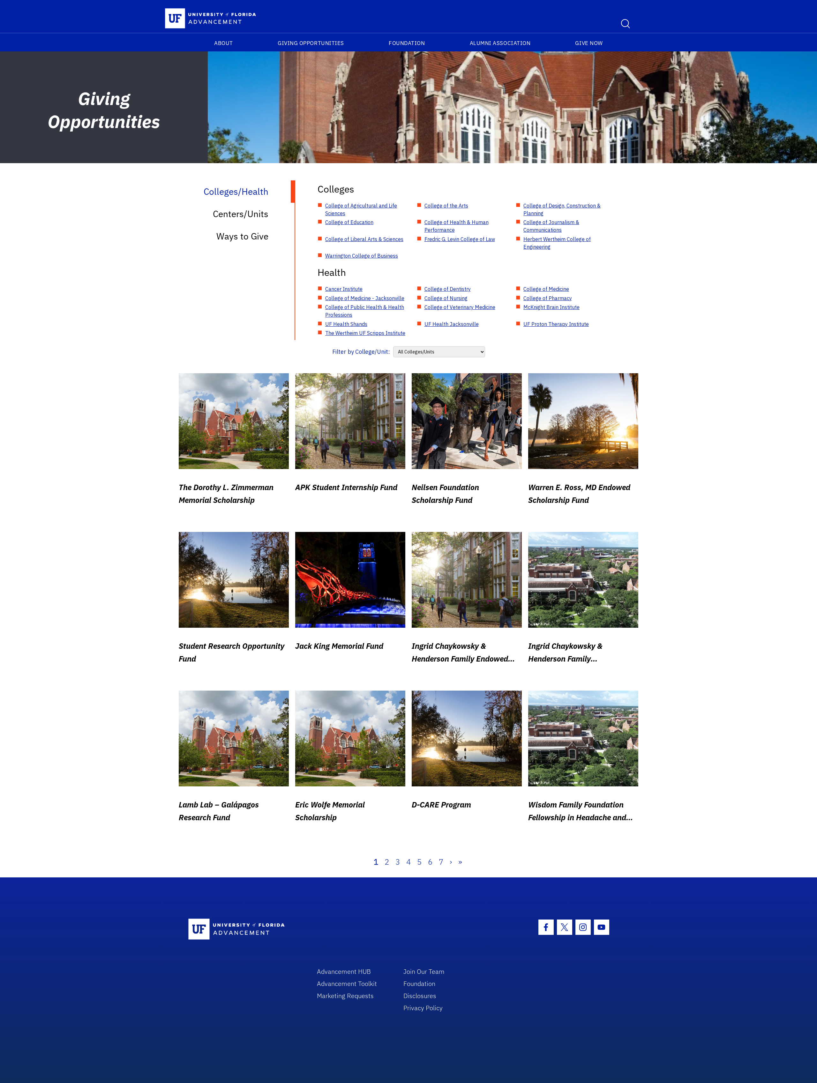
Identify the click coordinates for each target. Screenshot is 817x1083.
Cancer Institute (344, 289)
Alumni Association (500, 43)
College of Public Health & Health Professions (364, 311)
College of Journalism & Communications (551, 226)
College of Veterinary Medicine (459, 307)
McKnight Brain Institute (551, 307)
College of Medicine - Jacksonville (364, 298)
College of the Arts (446, 205)
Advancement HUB (344, 971)
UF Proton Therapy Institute (556, 324)
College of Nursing (446, 298)
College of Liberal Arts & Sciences (364, 239)
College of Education (349, 222)
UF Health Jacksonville (451, 324)
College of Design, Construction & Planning (562, 209)
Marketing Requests (345, 995)
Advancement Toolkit (347, 983)
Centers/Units (240, 214)
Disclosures (419, 995)
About (223, 43)
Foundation (407, 43)
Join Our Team (424, 971)
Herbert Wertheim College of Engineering (557, 243)
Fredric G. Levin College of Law (459, 239)
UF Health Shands (346, 324)
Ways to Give (242, 236)
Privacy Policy (423, 1007)
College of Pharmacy (547, 298)
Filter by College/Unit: (361, 351)
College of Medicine (546, 289)
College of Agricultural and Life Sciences (361, 209)
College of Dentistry (447, 289)
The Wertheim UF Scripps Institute (365, 333)
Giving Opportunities (311, 43)
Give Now (589, 43)
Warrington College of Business (361, 256)
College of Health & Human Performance (456, 226)
